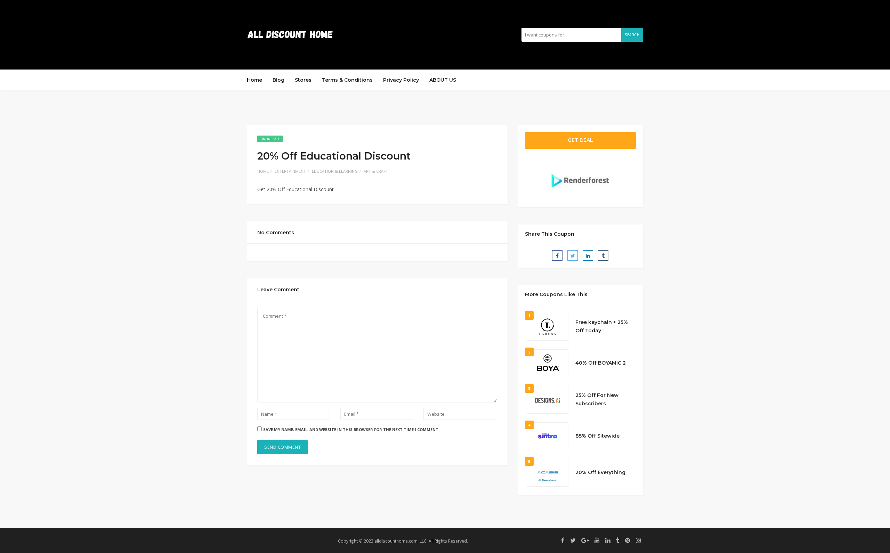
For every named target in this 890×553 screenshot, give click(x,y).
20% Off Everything (600, 472)
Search (632, 34)
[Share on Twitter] (572, 255)
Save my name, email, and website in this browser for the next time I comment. (351, 429)
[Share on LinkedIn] (588, 255)
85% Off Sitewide (597, 436)
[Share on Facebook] (557, 255)
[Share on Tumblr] (603, 255)
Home (254, 80)
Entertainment (290, 171)
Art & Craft (376, 171)
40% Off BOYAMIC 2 (600, 363)
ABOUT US (442, 80)
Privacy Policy (401, 80)
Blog (278, 80)
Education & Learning (335, 171)
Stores (303, 80)
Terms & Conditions (347, 80)
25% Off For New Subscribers (596, 399)
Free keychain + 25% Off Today (601, 326)
